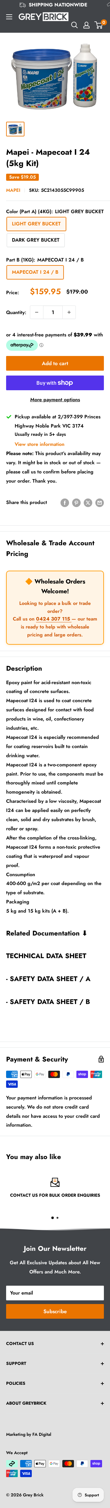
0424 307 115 (54, 618)
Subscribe (55, 1311)
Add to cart (55, 363)
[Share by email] (99, 502)
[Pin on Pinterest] (76, 502)
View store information (39, 444)
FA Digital (41, 1434)
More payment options (55, 399)
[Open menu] (9, 16)
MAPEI (13, 190)
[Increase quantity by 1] (69, 312)
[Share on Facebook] (65, 502)
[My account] (86, 25)
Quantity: (16, 312)
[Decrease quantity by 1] (36, 312)
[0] (99, 25)
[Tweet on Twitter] (88, 502)
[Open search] (74, 25)
